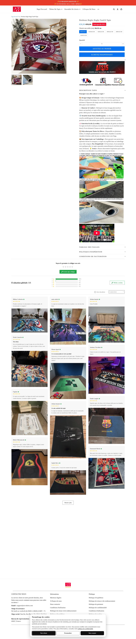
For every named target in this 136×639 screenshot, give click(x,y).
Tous (19, 16)
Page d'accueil (14, 16)
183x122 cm (110, 31)
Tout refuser (43, 633)
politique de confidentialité (85, 628)
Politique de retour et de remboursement (63, 611)
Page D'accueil (42, 9)
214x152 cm (83, 35)
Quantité (82, 40)
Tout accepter (92, 633)
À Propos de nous (56, 601)
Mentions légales (55, 598)
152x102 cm (91, 31)
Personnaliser (68, 633)
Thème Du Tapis (55, 9)
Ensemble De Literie (71, 9)
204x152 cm (119, 31)
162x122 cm (101, 31)
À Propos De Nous (89, 9)
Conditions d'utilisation (58, 607)
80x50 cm (98, 28)
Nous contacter (55, 604)
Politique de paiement (96, 604)
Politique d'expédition (96, 598)
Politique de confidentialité (98, 607)
